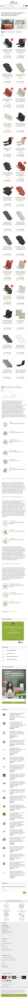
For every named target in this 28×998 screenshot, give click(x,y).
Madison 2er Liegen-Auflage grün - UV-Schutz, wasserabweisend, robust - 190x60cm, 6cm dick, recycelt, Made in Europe (7, 149)
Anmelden (14, 702)
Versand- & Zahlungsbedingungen (9, 959)
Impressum (4, 941)
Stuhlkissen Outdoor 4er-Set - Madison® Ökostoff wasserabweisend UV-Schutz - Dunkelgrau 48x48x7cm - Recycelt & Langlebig (7, 76)
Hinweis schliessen (14, 995)
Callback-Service (5, 947)
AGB (3, 962)
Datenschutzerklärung (19, 992)
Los (24, 892)
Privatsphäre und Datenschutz (8, 957)
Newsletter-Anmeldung (7, 950)
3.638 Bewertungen (13, 639)
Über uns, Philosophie (6, 943)
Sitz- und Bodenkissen (13, 611)
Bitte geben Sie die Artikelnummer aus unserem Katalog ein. (13, 887)
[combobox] (18, 32)
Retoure (3, 964)
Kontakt (3, 945)
